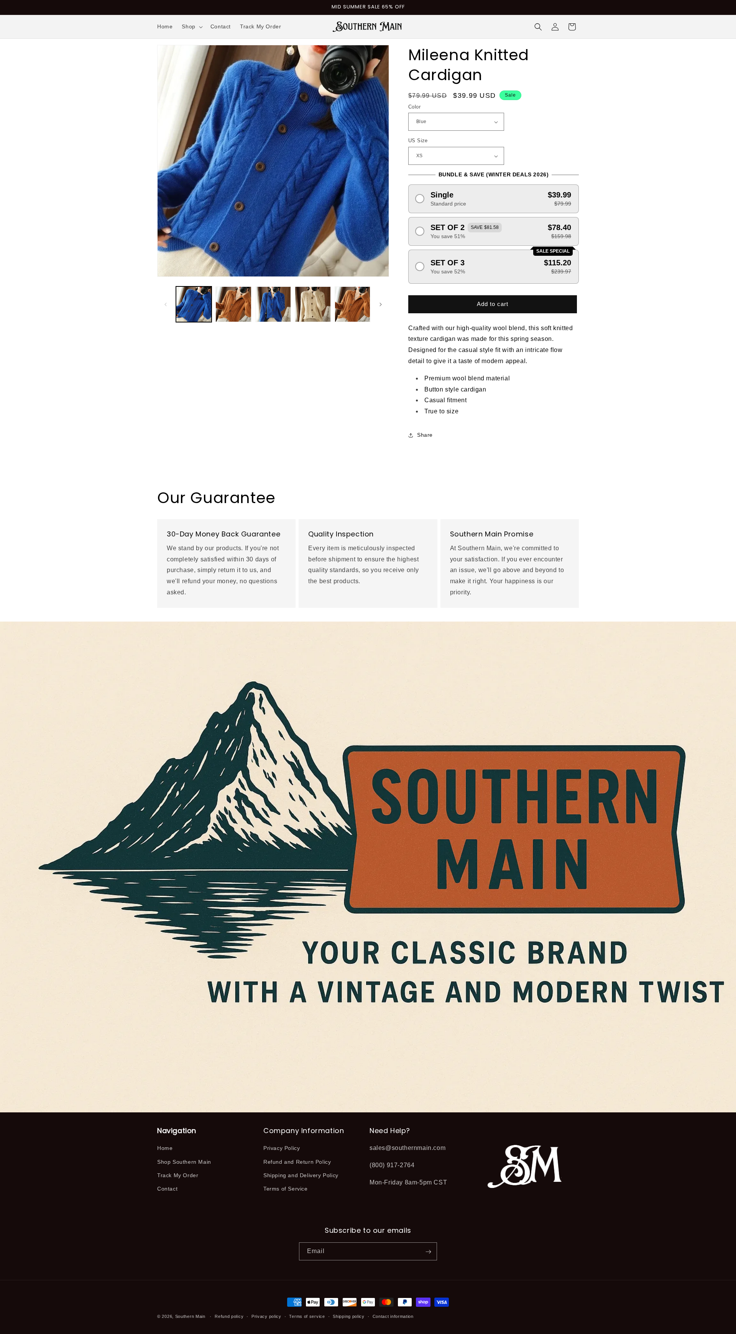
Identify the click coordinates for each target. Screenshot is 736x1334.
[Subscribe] (428, 1252)
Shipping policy (349, 1316)
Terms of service (307, 1316)
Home (164, 1148)
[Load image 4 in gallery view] (312, 304)
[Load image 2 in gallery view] (233, 304)
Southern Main (190, 1316)
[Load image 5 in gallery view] (352, 304)
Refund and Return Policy (297, 1162)
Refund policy (229, 1316)
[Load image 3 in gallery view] (273, 304)
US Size (418, 141)
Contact (167, 1189)
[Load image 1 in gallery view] (194, 304)
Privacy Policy (281, 1148)
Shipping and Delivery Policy (300, 1175)
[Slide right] (380, 304)
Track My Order (177, 1175)
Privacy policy (266, 1316)
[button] (191, 26)
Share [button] (425, 435)
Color (414, 107)
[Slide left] (165, 304)
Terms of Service (285, 1189)
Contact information (393, 1316)
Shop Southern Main (184, 1162)
